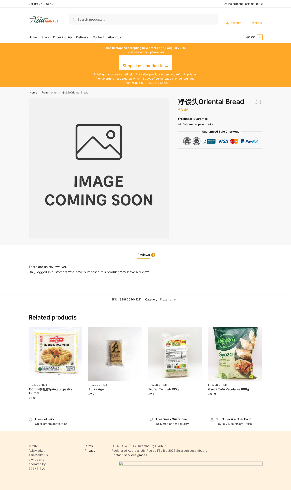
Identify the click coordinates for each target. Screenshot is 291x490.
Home (33, 92)
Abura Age (96, 389)
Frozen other (49, 92)
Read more (55, 406)
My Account (233, 22)
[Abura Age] (115, 354)
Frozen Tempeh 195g (163, 389)
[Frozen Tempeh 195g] (175, 354)
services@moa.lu (136, 455)
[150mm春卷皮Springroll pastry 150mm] (56, 354)
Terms (88, 446)
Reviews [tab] (145, 255)
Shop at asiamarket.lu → (146, 65)
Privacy (90, 450)
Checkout (255, 22)
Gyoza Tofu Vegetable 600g (228, 389)
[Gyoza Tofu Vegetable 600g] (235, 354)
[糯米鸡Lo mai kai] (256, 102)
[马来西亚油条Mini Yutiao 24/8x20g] (260, 102)
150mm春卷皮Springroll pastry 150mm (50, 391)
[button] (254, 37)
